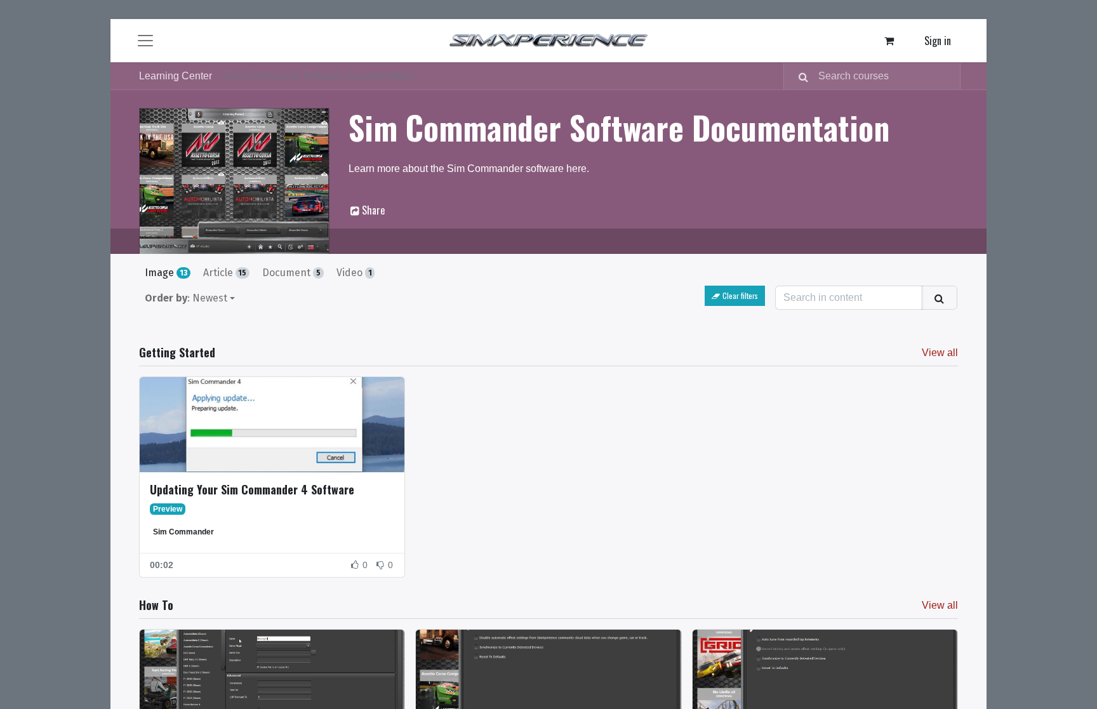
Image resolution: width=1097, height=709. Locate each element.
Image (166, 273)
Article (225, 273)
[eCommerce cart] (889, 40)
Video (354, 273)
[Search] (798, 76)
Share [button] (372, 210)
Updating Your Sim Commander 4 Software (252, 489)
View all (940, 352)
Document (291, 273)
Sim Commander (183, 531)
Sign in (937, 40)
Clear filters (740, 295)
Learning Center (175, 75)
